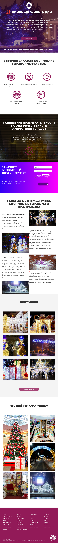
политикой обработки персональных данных (43, 178)
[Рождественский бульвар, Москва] (15, 345)
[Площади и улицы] (42, 485)
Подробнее (29, 38)
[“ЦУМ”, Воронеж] (15, 322)
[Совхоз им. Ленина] (42, 345)
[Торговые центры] (42, 428)
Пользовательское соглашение (11, 540)
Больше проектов (29, 389)
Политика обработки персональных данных (33, 540)
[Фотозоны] (15, 485)
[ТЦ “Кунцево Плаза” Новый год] (42, 369)
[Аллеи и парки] (42, 457)
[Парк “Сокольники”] (15, 369)
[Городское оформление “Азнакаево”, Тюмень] (42, 322)
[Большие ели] (15, 443)
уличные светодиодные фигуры (37, 239)
